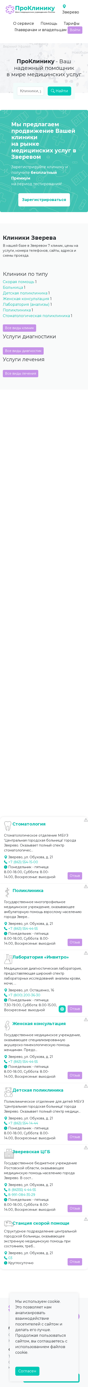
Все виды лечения (20, 373)
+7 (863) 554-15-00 (23, 862)
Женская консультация (26, 299)
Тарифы (72, 23)
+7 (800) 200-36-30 (24, 995)
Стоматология (29, 824)
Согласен (27, 1371)
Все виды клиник (19, 328)
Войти (75, 30)
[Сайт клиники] (62, 1009)
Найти (61, 91)
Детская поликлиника (25, 293)
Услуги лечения (24, 359)
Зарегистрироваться (44, 199)
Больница (13, 287)
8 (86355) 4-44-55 (22, 1190)
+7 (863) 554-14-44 (23, 1123)
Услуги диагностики (29, 336)
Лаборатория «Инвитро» (40, 957)
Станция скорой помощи (40, 1223)
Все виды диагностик (23, 351)
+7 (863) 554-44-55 (23, 928)
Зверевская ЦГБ (31, 1151)
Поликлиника (17, 310)
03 (10, 1258)
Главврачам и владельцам (41, 30)
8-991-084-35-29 (21, 1195)
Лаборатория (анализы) (26, 304)
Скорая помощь (18, 282)
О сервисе (23, 23)
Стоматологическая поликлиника (37, 316)
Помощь (49, 23)
